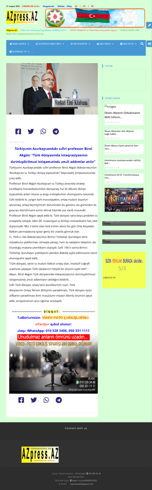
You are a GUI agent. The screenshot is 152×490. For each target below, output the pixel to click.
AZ (76, 6)
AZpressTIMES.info (50, 44)
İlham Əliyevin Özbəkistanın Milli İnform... (122, 115)
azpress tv (20, 52)
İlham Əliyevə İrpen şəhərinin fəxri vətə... (121, 147)
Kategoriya (81, 44)
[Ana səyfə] (22, 18)
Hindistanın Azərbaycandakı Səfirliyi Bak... (123, 162)
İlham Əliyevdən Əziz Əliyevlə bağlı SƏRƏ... (119, 132)
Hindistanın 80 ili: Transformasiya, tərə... (122, 176)
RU (92, 6)
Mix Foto (128, 44)
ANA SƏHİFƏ (20, 44)
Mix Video (105, 44)
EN (84, 6)
